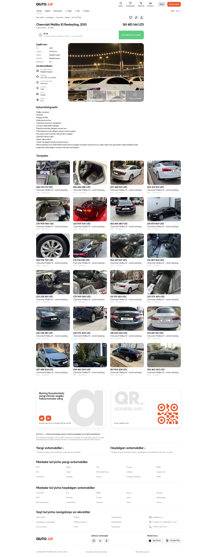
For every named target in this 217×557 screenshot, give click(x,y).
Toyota (129, 467)
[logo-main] (44, 4)
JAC (97, 467)
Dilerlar (76, 517)
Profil (76, 527)
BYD (38, 467)
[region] (106, 66)
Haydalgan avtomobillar (45, 522)
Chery (68, 467)
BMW (158, 467)
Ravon (128, 493)
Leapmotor (160, 472)
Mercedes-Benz (102, 472)
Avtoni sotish (174, 4)
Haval (68, 472)
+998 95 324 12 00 (160, 527)
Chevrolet (59, 17)
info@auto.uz (158, 517)
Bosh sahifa (40, 17)
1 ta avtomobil (77, 36)
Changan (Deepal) (133, 477)
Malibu (67, 17)
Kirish (162, 4)
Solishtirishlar (116, 522)
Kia (37, 472)
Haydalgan (50, 17)
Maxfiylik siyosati (142, 552)
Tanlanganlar (116, 517)
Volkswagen (161, 498)
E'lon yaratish (41, 527)
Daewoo (99, 502)
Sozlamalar (115, 527)
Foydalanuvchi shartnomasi (96, 552)
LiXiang (129, 472)
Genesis (159, 493)
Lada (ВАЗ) (70, 502)
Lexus (128, 498)
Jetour (98, 477)
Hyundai (69, 477)
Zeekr (158, 477)
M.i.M (46, 34)
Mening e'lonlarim (80, 522)
